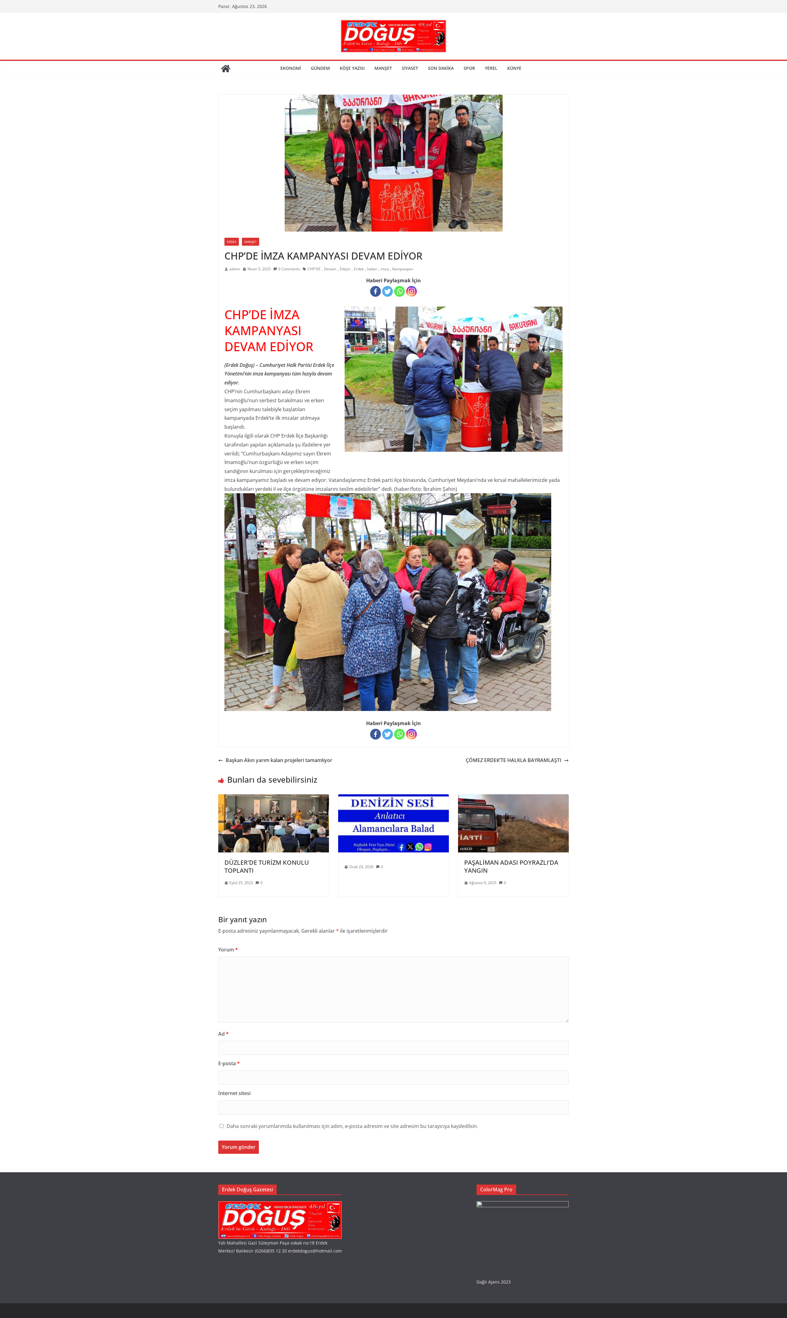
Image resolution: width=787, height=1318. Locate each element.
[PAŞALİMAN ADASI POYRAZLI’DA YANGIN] (513, 798)
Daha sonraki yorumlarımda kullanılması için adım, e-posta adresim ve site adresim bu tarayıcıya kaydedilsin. (352, 1126)
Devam (330, 269)
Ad (223, 1033)
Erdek (231, 242)
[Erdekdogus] (280, 1205)
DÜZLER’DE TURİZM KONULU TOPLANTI (266, 866)
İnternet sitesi (234, 1093)
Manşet (383, 68)
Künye (514, 68)
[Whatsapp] (399, 291)
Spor (469, 68)
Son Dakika (441, 68)
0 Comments (289, 269)
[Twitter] (387, 291)
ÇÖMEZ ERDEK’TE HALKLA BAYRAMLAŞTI (513, 760)
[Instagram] (411, 291)
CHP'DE (314, 269)
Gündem (320, 68)
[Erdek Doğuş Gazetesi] (225, 68)
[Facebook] (375, 291)
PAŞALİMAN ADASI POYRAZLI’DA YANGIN (511, 866)
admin (234, 269)
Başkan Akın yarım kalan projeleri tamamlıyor (279, 760)
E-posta (229, 1063)
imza (385, 269)
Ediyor (345, 269)
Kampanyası (402, 269)
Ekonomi (290, 68)
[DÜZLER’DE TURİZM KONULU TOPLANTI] (273, 798)
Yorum (228, 949)
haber (372, 269)
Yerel (491, 68)
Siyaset (410, 68)
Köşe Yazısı (352, 68)
